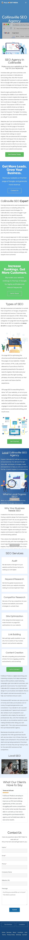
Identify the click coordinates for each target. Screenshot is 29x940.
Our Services (8, 924)
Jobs (25, 932)
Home (3, 932)
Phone (4, 864)
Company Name (7, 872)
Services (9, 932)
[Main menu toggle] (26, 2)
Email (4, 855)
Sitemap (18, 934)
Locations (22, 924)
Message (5, 888)
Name (4, 847)
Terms (4, 934)
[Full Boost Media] (9, 3)
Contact (24, 934)
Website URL (6, 880)
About (14, 932)
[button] (14, 499)
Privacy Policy (11, 934)
